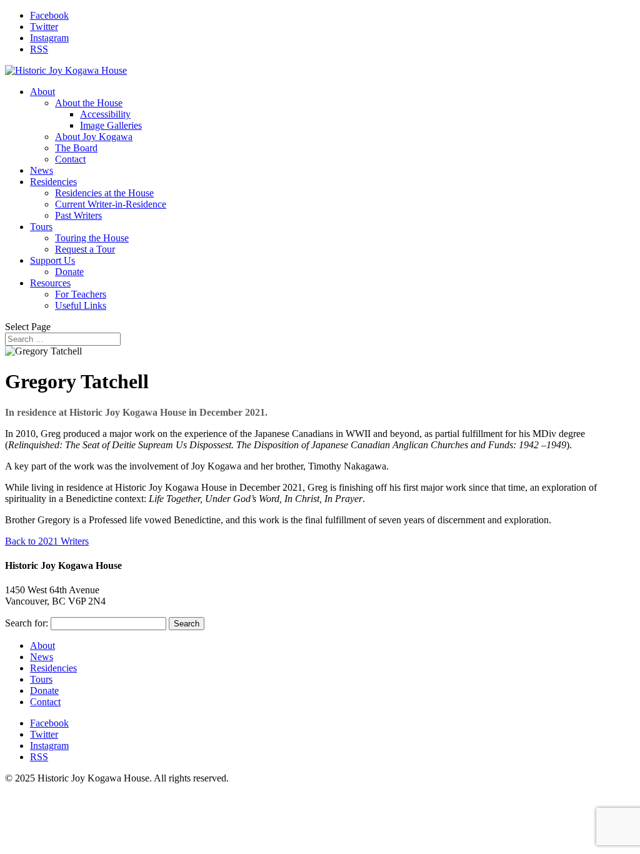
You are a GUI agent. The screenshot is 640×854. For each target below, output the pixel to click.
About (42, 91)
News (41, 170)
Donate (69, 271)
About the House (88, 103)
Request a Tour (85, 249)
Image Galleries (111, 125)
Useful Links (80, 305)
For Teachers (80, 294)
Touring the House (92, 238)
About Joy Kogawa (93, 136)
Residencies (53, 181)
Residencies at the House (104, 193)
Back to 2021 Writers (47, 541)
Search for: (26, 623)
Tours (41, 226)
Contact (70, 159)
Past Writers (78, 215)
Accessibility (105, 114)
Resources (50, 283)
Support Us (52, 260)
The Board (76, 148)
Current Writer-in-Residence (110, 204)
